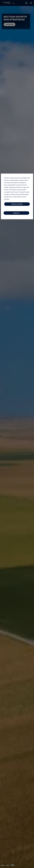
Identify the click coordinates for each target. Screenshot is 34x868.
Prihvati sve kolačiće (17, 204)
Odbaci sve (16, 213)
